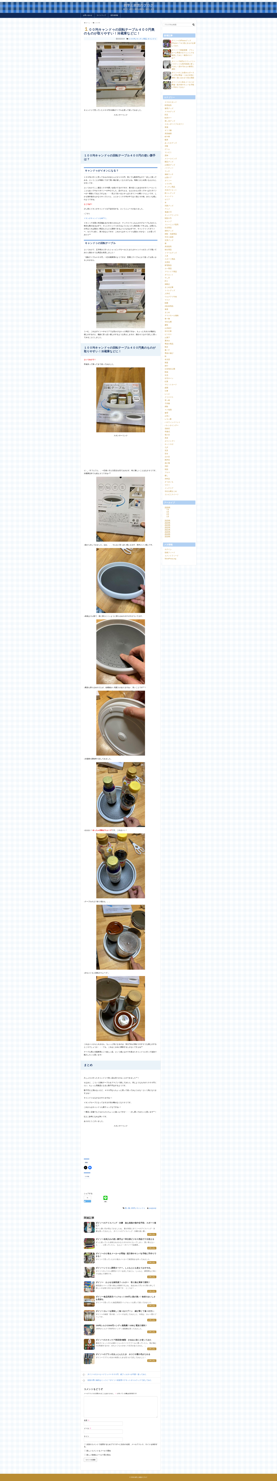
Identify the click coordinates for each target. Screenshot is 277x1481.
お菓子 (167, 337)
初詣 (166, 469)
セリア (167, 199)
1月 (167, 516)
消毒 (166, 146)
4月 (167, 512)
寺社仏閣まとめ (171, 491)
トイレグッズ (170, 290)
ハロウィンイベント (172, 422)
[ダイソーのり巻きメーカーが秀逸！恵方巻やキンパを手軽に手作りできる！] (89, 1258)
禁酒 (166, 127)
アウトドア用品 (171, 271)
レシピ (167, 394)
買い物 (127, 1208)
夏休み (167, 341)
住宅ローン (169, 378)
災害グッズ (169, 240)
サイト (86, 1436)
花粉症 (167, 428)
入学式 (167, 293)
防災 (166, 115)
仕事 (166, 391)
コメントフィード (172, 556)
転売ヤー (168, 118)
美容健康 (168, 133)
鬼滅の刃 (168, 212)
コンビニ (168, 152)
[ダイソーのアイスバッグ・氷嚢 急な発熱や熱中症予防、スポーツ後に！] (89, 1227)
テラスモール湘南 (172, 315)
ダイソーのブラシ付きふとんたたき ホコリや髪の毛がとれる (123, 1354)
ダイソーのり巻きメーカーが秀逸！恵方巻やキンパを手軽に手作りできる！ (183, 84)
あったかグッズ (171, 143)
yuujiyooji (152, 1208)
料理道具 (168, 105)
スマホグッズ (170, 111)
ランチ (167, 171)
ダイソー (168, 180)
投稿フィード (170, 552)
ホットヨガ (169, 444)
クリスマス (169, 397)
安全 (166, 454)
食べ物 (167, 319)
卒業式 (167, 432)
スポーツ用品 (170, 259)
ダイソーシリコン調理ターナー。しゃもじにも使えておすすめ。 (124, 1268)
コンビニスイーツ (172, 494)
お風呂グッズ (170, 165)
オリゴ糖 (168, 130)
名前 (86, 1420)
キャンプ (168, 221)
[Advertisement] (120, 131)
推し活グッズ (170, 121)
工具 (166, 256)
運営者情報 (114, 15)
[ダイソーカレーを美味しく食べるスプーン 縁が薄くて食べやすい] (89, 1315)
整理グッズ (169, 108)
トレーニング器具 (172, 224)
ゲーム (167, 149)
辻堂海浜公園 (170, 369)
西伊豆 (167, 460)
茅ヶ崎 (167, 400)
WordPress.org (170, 559)
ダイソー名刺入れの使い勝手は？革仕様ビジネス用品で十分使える (125, 1239)
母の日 (167, 435)
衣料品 (167, 479)
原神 (166, 155)
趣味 (166, 325)
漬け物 (167, 463)
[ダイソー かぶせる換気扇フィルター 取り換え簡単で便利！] (89, 1286)
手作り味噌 (169, 237)
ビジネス (168, 334)
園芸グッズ (169, 162)
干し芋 (167, 278)
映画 (166, 372)
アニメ (167, 209)
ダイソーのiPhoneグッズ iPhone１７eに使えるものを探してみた (183, 43)
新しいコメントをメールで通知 (98, 1451)
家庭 (166, 363)
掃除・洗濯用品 (171, 234)
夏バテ (167, 350)
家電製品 (168, 265)
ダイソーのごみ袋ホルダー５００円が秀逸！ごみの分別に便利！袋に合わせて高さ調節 (183, 75)
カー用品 (168, 268)
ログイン (168, 549)
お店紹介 (168, 328)
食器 (166, 309)
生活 (166, 375)
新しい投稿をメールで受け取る (98, 1455)
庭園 (166, 388)
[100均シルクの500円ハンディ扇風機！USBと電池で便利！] (89, 1330)
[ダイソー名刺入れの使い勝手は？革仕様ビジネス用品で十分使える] (89, 1243)
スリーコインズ (171, 159)
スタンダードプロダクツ (174, 124)
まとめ (167, 312)
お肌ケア (168, 177)
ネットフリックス (172, 215)
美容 (166, 438)
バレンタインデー (172, 425)
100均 (133, 1208)
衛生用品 (168, 250)
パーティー (169, 168)
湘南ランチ (169, 174)
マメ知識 (168, 410)
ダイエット (169, 275)
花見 (166, 450)
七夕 (166, 447)
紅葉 (166, 381)
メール (87, 1428)
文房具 (167, 262)
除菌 (166, 303)
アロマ (167, 472)
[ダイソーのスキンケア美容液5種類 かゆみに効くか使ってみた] (89, 1344)
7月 (167, 510)
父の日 (167, 457)
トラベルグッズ (171, 253)
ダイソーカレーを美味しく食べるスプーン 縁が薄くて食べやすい (125, 1311)
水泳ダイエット (171, 190)
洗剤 (166, 466)
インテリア (169, 488)
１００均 (132, 39)
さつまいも (169, 482)
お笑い (167, 416)
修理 (166, 413)
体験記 (167, 284)
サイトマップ (101, 15)
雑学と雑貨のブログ (138, 5)
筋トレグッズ (170, 193)
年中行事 (168, 331)
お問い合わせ (87, 15)
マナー (167, 485)
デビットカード (171, 384)
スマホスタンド (171, 102)
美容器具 (168, 246)
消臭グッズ (169, 206)
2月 (167, 514)
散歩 (166, 347)
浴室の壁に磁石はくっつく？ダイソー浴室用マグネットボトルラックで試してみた (119, 1380)
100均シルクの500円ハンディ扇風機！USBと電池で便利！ (121, 1325)
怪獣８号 (168, 218)
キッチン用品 (141, 39)
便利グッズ (169, 231)
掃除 (166, 406)
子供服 (167, 403)
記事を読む (152, 1234)
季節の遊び (169, 353)
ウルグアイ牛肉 (171, 297)
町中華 (167, 137)
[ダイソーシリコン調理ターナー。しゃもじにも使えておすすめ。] (89, 1272)
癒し (166, 475)
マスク (167, 300)
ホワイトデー (170, 441)
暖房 (166, 140)
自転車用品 (169, 306)
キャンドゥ (152, 39)
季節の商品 (169, 344)
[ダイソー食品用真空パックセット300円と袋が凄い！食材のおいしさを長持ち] (89, 1301)
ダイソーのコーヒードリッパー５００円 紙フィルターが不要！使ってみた (116, 1374)
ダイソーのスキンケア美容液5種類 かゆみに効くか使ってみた (123, 1340)
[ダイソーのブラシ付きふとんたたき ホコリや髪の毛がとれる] (89, 1358)
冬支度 (167, 359)
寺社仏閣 (168, 322)
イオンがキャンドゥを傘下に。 (96, 218)
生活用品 (168, 228)
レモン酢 (168, 419)
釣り (166, 281)
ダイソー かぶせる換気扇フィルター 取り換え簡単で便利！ (123, 1282)
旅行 (166, 366)
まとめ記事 (169, 287)
